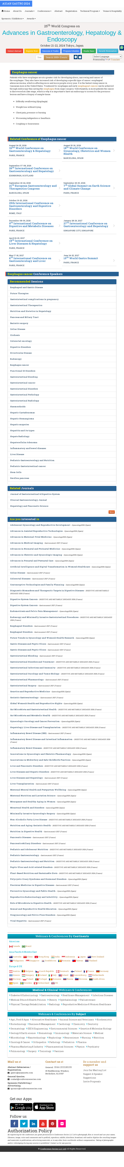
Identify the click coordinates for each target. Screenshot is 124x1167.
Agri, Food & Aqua (20, 1019)
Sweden (28, 983)
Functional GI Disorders (22, 370)
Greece (16, 975)
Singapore (34, 960)
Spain (15, 983)
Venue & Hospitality (112, 11)
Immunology (62, 1033)
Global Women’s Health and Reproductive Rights (36, 703)
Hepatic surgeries (19, 424)
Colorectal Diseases (20, 578)
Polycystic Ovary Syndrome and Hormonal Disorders (38, 879)
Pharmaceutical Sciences (59, 1046)
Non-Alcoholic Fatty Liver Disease (28, 819)
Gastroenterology (50, 995)
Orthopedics (39, 1042)
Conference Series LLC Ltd (53, 1148)
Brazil (28, 946)
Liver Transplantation (22, 783)
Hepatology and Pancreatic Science (29, 506)
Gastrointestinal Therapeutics (26, 305)
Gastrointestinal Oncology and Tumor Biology (34, 673)
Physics (80, 1046)
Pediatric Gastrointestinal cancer (28, 466)
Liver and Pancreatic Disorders (26, 766)
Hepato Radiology (19, 436)
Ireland (43, 975)
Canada (16, 946)
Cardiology (64, 1024)
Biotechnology (18, 1024)
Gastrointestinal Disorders (24, 388)
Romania (66, 960)
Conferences (44, 11)
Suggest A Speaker (93, 1074)
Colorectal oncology (21, 341)
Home (6, 11)
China (30, 956)
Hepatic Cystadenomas (22, 412)
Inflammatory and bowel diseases (28, 448)
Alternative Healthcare (44, 1019)
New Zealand (97, 956)
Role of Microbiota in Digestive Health (31, 903)
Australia (17, 956)
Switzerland (43, 983)
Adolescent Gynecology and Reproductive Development (40, 525)
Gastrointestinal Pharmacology (27, 679)
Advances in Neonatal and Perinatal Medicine (35, 548)
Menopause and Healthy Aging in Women (32, 801)
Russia (70, 979)
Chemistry (79, 1024)
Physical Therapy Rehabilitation (28, 1004)
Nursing (86, 1037)
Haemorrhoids (17, 406)
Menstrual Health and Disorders (27, 807)
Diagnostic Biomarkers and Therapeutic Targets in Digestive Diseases (47, 590)
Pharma (81, 1042)
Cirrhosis (15, 335)
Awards (30, 18)
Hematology (45, 1033)
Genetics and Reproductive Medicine (30, 691)
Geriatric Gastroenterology (24, 697)
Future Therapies (19, 293)
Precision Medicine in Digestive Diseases (32, 885)
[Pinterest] (52, 1124)
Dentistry (93, 1024)
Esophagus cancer (19, 365)
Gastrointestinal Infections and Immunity (32, 667)
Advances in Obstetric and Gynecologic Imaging (36, 554)
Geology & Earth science (23, 1033)
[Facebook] (14, 1124)
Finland (78, 971)
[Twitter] (24, 1124)
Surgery (32, 1051)
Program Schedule (71, 51)
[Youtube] (43, 1124)
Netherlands (98, 975)
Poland (29, 979)
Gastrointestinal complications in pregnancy (34, 299)
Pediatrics (68, 1042)
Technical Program (89, 11)
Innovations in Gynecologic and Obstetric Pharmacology (40, 754)
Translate (115, 59)
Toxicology (45, 1051)
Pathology (54, 1042)
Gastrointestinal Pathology (24, 394)
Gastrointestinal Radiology (24, 400)
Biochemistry (104, 1019)
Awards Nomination (108, 51)
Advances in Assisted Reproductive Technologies (36, 531)
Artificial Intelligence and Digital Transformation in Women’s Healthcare (50, 566)
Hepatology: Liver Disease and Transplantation (35, 727)
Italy (54, 975)
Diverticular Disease (21, 353)
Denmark (64, 971)
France (90, 971)
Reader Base (88, 51)
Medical (99, 1033)
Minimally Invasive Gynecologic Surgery (32, 813)
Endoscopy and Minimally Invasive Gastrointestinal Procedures (44, 617)
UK (56, 983)
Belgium (29, 971)
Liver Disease (17, 454)
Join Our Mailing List (94, 1070)
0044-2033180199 (63, 1067)
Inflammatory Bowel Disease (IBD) (28, 733)
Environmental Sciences (64, 1028)
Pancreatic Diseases (20, 837)
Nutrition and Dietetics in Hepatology (30, 311)
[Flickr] (62, 1124)
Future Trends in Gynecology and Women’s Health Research (42, 637)
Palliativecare (87, 999)
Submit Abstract (14, 51)
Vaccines (59, 1051)
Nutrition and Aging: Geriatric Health (30, 825)
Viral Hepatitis (18, 920)
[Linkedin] (33, 1124)
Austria (16, 971)
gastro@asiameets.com (22, 1072)
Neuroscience (71, 1037)
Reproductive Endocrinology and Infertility (34, 897)
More (111, 512)
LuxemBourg (80, 975)
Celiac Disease (17, 329)
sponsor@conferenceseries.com (26, 1088)
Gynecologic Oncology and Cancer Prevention (35, 721)
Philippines (18, 960)
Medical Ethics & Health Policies (28, 999)
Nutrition (99, 1037)
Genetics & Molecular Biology (95, 1028)
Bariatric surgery (19, 323)
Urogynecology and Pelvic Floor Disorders (32, 915)
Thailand (93, 960)
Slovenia (83, 979)
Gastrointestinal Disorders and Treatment (32, 661)
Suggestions (89, 1077)
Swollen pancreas (19, 478)
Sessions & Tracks (50, 51)
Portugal (43, 979)
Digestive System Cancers (24, 599)
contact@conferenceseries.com (26, 1079)
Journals (29, 11)
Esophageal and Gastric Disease (26, 287)
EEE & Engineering (38, 1028)
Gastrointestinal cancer (22, 382)
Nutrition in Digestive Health (26, 831)
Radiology (54, 1004)
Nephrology (55, 1037)
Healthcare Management (76, 995)
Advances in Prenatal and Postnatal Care (31, 560)
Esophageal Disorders (21, 626)
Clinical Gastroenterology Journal (28, 500)
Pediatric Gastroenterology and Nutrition (32, 460)
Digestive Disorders (20, 347)
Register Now (32, 51)
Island (65, 975)
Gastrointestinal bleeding (24, 376)
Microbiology (18, 1037)
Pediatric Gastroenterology (24, 855)
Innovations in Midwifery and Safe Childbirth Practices (40, 760)
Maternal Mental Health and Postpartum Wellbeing (38, 789)
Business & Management (42, 1024)
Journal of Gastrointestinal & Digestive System (35, 494)
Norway (17, 979)
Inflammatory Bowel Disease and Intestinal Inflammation (41, 739)
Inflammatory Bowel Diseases (26, 748)
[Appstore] (80, 56)
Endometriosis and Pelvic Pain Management (34, 611)
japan (83, 956)
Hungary (30, 975)
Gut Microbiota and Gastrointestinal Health (33, 709)
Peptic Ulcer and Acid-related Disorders (31, 867)
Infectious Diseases (103, 995)
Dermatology (18, 1028)
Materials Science (82, 1033)
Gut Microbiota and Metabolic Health (30, 715)
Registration (71, 11)
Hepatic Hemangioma (22, 418)
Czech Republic (46, 971)
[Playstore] (76, 56)
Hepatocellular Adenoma (23, 442)
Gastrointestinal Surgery (23, 685)
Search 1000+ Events (56, 57)
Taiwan (79, 960)
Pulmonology (18, 1051)
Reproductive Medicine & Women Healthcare (87, 1004)
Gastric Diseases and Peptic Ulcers (28, 643)
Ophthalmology (68, 999)
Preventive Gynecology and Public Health (32, 891)
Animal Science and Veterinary (77, 1019)
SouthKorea (50, 960)
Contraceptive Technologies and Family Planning (37, 584)
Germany (104, 971)
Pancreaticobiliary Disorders (25, 843)
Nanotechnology (37, 1037)
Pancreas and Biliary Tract (24, 317)
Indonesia (70, 956)
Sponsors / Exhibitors (12, 18)
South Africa (98, 979)
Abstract (58, 11)
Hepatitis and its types (22, 430)
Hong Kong (43, 956)
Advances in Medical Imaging (26, 543)
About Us (17, 11)
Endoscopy (16, 359)
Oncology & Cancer (20, 1042)
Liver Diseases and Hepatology (26, 777)
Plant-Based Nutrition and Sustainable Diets (33, 873)
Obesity (53, 999)
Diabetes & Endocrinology (24, 995)
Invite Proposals (92, 1081)
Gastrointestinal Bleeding (24, 655)
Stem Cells (15, 472)
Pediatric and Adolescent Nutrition (29, 849)
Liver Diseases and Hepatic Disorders (29, 771)
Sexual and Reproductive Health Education (33, 909)
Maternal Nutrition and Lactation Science (32, 795)
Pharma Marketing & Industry (27, 1046)
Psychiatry (93, 1046)
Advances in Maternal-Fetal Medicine (31, 537)
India (57, 956)
